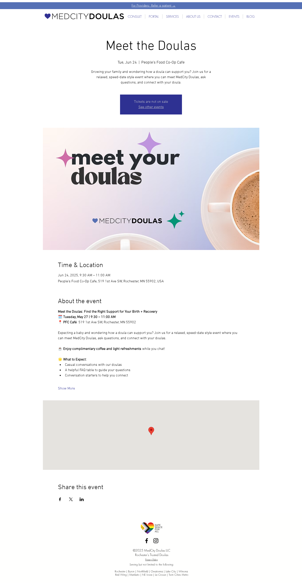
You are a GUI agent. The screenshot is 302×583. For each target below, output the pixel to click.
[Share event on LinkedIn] (82, 499)
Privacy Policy (151, 559)
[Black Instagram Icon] (156, 540)
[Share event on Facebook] (60, 499)
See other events (151, 107)
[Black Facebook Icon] (146, 540)
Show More (66, 388)
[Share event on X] (71, 499)
